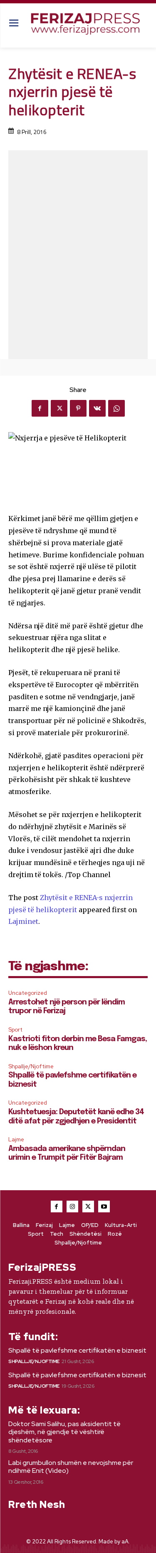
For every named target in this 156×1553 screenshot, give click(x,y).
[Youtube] (104, 1206)
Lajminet (23, 921)
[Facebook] (40, 408)
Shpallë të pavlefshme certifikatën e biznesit (77, 1350)
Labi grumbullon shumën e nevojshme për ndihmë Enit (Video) (70, 1466)
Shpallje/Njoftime (31, 1066)
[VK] (97, 408)
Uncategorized (27, 993)
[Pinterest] (78, 408)
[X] (59, 408)
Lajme (16, 1139)
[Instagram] (72, 1206)
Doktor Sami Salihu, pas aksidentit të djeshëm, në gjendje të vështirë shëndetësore (64, 1431)
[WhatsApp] (116, 408)
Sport (15, 1029)
